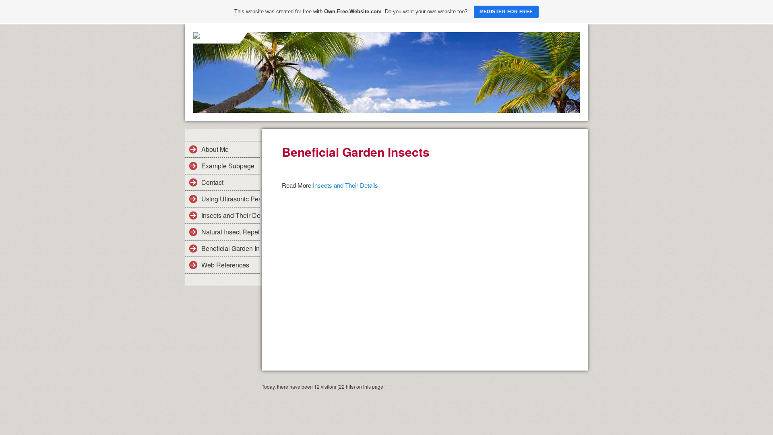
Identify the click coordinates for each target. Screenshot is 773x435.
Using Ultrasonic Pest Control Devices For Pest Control (230, 198)
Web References (225, 264)
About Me (215, 149)
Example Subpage (227, 165)
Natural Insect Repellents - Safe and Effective (230, 231)
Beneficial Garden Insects (230, 248)
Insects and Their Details (230, 215)
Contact (212, 182)
